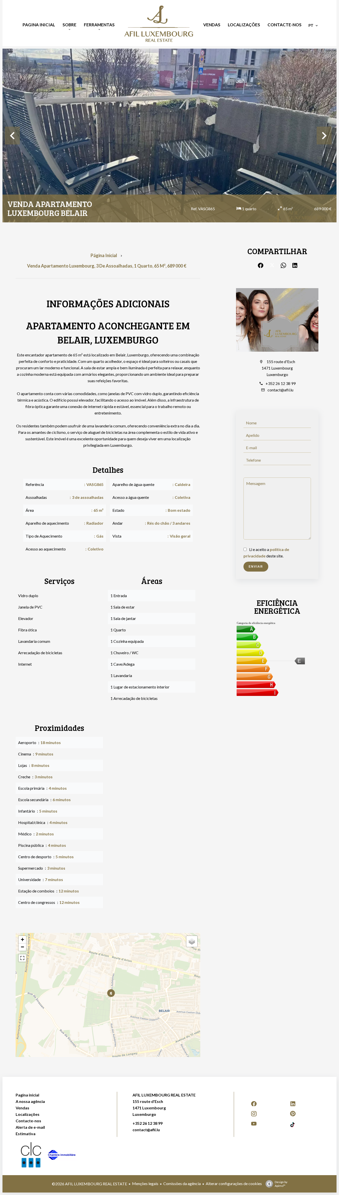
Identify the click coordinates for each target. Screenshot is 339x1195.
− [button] (22, 947)
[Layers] (191, 941)
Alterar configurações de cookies (234, 1183)
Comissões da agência (182, 1183)
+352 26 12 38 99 (281, 383)
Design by (281, 1184)
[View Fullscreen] (22, 958)
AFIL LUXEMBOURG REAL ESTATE (164, 1095)
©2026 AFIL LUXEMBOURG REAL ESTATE (89, 1183)
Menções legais (145, 1183)
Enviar (256, 566)
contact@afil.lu (280, 389)
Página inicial (104, 255)
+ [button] (22, 939)
